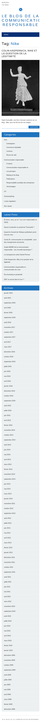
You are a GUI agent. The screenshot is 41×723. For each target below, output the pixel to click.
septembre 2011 (9, 572)
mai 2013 (7, 489)
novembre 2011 (9, 562)
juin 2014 (7, 449)
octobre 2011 (8, 567)
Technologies (11, 186)
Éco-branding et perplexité (13, 274)
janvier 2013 (8, 498)
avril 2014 (7, 459)
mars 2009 (7, 699)
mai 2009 (7, 689)
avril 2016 (7, 381)
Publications (10, 179)
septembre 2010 (9, 611)
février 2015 (8, 425)
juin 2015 (7, 415)
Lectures (9, 151)
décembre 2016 (9, 352)
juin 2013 (7, 484)
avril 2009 (7, 694)
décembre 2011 (9, 557)
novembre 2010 (9, 606)
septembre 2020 (9, 303)
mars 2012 (7, 543)
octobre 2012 (8, 508)
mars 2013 (7, 494)
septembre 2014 (9, 440)
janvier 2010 (8, 650)
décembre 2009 (9, 655)
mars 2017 (7, 347)
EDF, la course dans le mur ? (14, 279)
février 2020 (8, 312)
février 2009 (8, 704)
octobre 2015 (8, 396)
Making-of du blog (12, 175)
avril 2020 (7, 308)
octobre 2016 (8, 356)
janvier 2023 (8, 293)
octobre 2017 (8, 332)
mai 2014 (7, 454)
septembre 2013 (9, 479)
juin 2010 (7, 626)
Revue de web (11, 155)
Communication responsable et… (18, 167)
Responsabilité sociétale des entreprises (20, 183)
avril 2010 (7, 636)
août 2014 (7, 445)
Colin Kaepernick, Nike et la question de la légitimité (19, 53)
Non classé (8, 206)
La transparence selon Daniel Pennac (17, 254)
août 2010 (7, 616)
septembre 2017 (9, 337)
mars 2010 (7, 640)
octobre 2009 (8, 665)
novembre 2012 (9, 503)
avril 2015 (7, 420)
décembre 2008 (9, 709)
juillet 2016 (7, 366)
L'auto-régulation (10, 201)
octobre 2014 (8, 435)
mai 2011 (7, 591)
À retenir (9, 163)
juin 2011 (7, 587)
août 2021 (7, 298)
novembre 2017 (9, 327)
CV (5, 191)
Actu (5, 140)
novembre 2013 (9, 474)
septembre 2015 (9, 401)
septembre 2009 (9, 670)
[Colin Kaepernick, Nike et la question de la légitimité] (20, 115)
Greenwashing (9, 196)
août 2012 (7, 518)
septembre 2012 (9, 513)
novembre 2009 (9, 660)
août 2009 (7, 675)
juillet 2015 (7, 410)
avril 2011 (7, 596)
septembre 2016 (9, 361)
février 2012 (8, 547)
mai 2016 (7, 376)
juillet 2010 (7, 621)
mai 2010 (7, 631)
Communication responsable (14, 160)
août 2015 (7, 405)
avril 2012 (7, 538)
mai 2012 (7, 533)
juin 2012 (7, 528)
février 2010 (8, 645)
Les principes (11, 171)
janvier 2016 (8, 386)
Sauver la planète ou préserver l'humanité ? (19, 227)
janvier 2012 (8, 552)
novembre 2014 (9, 430)
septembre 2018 (9, 317)
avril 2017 (7, 342)
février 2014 (8, 469)
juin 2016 (7, 371)
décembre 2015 (9, 391)
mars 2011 (7, 601)
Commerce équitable (13, 147)
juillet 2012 (7, 523)
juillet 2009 (7, 680)
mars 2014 (7, 464)
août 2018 (7, 322)
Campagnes (34, 127)
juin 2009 (7, 684)
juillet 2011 (7, 582)
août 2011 (7, 577)
